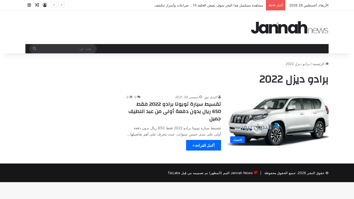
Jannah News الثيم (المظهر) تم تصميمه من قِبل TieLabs (210, 173)
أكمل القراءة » (204, 145)
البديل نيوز (210, 97)
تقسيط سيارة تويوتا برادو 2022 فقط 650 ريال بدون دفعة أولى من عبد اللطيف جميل (175, 111)
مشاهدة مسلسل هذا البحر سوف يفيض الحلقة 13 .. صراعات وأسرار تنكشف (208, 5)
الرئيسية (319, 64)
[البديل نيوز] (290, 27)
